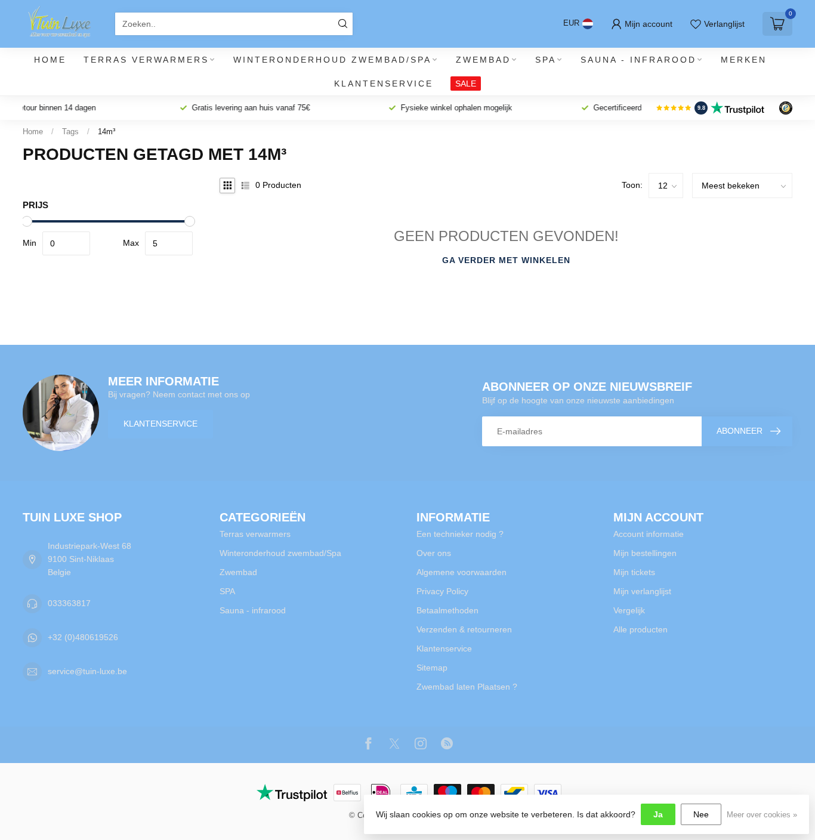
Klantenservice (383, 83)
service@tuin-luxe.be (87, 671)
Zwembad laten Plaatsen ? (466, 686)
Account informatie (648, 534)
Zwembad (483, 59)
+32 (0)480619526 (83, 637)
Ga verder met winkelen (506, 260)
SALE (465, 83)
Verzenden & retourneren (464, 629)
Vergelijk (629, 610)
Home (50, 59)
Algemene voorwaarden (461, 572)
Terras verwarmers (146, 59)
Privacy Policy (442, 591)
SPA (545, 59)
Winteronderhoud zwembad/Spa (332, 59)
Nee (701, 814)
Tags (70, 131)
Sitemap (431, 667)
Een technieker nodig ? (460, 534)
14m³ (106, 131)
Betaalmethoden (447, 610)
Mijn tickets (634, 572)
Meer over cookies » (762, 815)
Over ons (433, 553)
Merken (744, 59)
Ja (658, 814)
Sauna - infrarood (638, 59)
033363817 (69, 603)
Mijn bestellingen (645, 553)
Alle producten (640, 629)
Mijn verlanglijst (642, 591)
